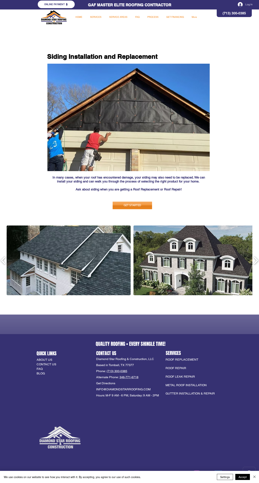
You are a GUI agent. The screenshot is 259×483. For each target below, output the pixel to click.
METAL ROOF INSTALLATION (186, 385)
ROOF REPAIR (176, 368)
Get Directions (105, 383)
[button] (95, 17)
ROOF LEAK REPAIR (180, 376)
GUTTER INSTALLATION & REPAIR (190, 393)
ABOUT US (44, 360)
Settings (225, 477)
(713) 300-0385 (117, 371)
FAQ (40, 369)
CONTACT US (46, 364)
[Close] (254, 477)
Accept (243, 477)
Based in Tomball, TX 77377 (115, 365)
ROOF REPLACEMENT (182, 359)
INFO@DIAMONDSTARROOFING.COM (123, 389)
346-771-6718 (128, 377)
